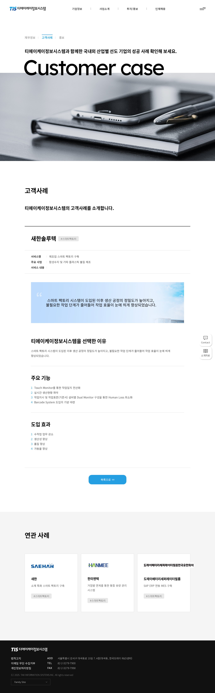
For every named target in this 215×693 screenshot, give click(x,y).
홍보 (61, 37)
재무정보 (30, 37)
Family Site (20, 682)
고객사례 (47, 37)
